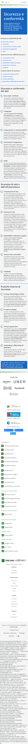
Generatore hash (8, 470)
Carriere (14, 601)
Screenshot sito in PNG (10, 502)
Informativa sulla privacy (14, 367)
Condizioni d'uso (14, 630)
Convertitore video (9, 482)
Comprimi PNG (8, 527)
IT (17, 636)
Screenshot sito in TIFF (10, 506)
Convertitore (5, 442)
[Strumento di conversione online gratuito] (4, 2)
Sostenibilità (14, 604)
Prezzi (14, 614)
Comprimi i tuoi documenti (9, 510)
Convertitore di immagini (10, 474)
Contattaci (11, 636)
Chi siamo (14, 599)
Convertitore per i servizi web (12, 486)
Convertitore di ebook (9, 465)
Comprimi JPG (8, 523)
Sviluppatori (14, 617)
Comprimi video (5, 531)
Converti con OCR (6, 539)
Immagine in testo (9, 543)
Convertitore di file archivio (11, 446)
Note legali (22, 633)
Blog (14, 583)
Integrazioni (14, 573)
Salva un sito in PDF (9, 494)
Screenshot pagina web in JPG (12, 498)
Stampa (14, 588)
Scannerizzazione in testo (11, 551)
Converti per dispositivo (10, 457)
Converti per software (9, 478)
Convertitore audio (9, 450)
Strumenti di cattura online (9, 491)
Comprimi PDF (8, 514)
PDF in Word (7, 547)
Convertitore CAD (8, 454)
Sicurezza (14, 606)
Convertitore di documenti (11, 461)
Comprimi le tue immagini (8, 520)
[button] (7, 2)
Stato (14, 591)
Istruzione (14, 570)
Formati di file (14, 586)
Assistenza (14, 580)
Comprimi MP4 (8, 535)
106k (9, 430)
